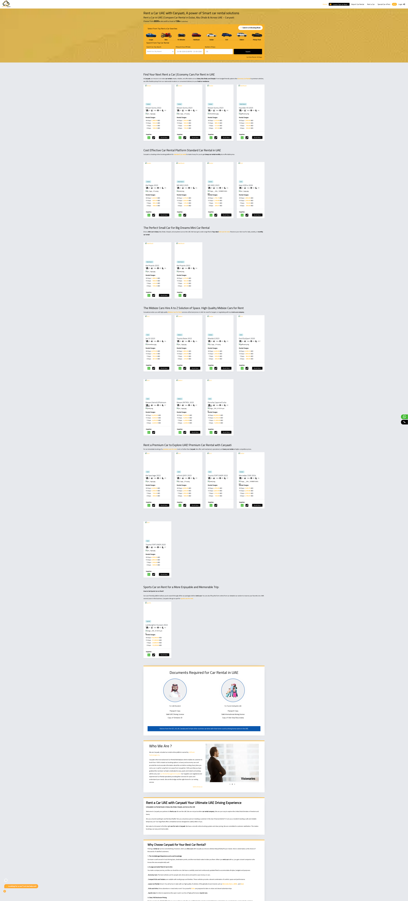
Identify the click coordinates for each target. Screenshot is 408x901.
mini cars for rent (224, 231)
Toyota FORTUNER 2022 (218, 475)
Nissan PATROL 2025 (185, 402)
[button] (230, 784)
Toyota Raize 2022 (184, 338)
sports (148, 621)
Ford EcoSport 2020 (247, 338)
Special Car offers (384, 4)
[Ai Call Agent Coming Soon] (404, 422)
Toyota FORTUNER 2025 (156, 544)
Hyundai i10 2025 (246, 107)
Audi (242, 884)
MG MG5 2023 (213, 185)
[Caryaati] (6, 4)
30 (258, 57)
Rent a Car (371, 4)
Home (325, 4)
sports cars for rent (187, 598)
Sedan (148, 104)
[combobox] (160, 51)
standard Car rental (180, 154)
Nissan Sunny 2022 (153, 107)
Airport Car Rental (357, 4)
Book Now (164, 137)
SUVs (193, 888)
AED (394, 4)
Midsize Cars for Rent (175, 312)
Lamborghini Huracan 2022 (157, 625)
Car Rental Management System (170, 773)
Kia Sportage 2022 (153, 475)
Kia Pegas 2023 (152, 185)
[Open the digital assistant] (8, 892)
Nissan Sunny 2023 (184, 107)
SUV (241, 181)
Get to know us (197, 786)
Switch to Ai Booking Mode (250, 27)
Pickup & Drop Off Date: (183, 47)
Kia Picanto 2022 (152, 265)
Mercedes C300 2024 (247, 475)
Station (180, 335)
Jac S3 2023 (150, 338)
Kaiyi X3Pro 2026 (246, 185)
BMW (235, 884)
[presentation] (146, 36)
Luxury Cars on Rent (340, 4)
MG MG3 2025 (182, 185)
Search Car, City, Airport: (153, 47)
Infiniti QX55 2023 (184, 475)
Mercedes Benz (227, 884)
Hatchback (243, 104)
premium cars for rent (170, 449)
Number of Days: (210, 47)
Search (248, 51)
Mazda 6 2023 (213, 338)
